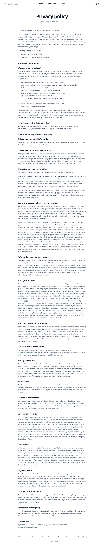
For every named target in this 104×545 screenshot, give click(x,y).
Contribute (52, 4)
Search (63, 4)
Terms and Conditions (65, 537)
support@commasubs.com (27, 352)
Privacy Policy (82, 537)
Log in (98, 4)
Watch (41, 4)
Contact (50, 537)
